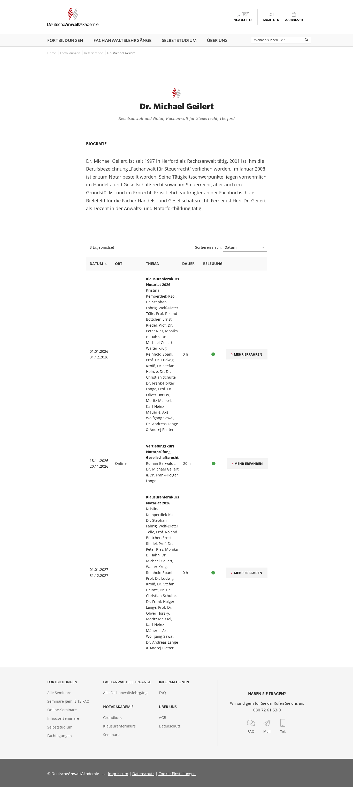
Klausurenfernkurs (119, 726)
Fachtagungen (59, 735)
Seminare (111, 734)
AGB (162, 717)
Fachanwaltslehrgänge (127, 681)
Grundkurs (112, 717)
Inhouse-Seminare (63, 718)
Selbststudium (59, 727)
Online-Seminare (62, 709)
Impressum (118, 773)
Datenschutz (170, 726)
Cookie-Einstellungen (177, 773)
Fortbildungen (62, 681)
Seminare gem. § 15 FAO (68, 701)
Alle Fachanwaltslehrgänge (126, 692)
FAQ (162, 692)
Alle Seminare (59, 692)
